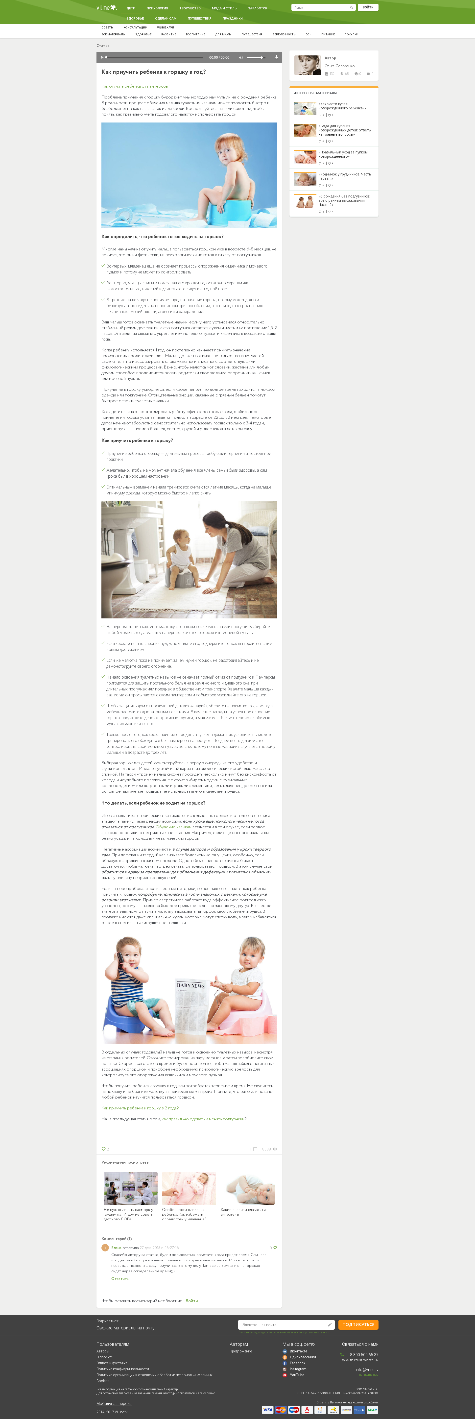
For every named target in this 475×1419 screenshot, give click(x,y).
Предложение (241, 1351)
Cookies (102, 1381)
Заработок (257, 8)
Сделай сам (165, 18)
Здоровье (135, 18)
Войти (368, 7)
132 (329, 74)
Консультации (135, 27)
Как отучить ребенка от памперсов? (135, 86)
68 (344, 74)
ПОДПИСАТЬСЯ (358, 1325)
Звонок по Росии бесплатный (359, 1360)
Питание (328, 34)
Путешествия (199, 18)
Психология (157, 8)
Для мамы (223, 34)
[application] (189, 57)
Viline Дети (106, 7)
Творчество (190, 8)
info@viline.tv (367, 1369)
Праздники (233, 18)
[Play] (102, 58)
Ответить (120, 1279)
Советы (107, 27)
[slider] (257, 57)
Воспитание (195, 34)
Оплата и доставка (111, 1363)
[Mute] (241, 58)
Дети (130, 8)
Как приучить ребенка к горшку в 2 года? (140, 1108)
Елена (116, 1248)
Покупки (351, 34)
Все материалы (113, 34)
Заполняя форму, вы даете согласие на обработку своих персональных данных (284, 1332)
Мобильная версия (114, 1403)
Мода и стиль (224, 8)
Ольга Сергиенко (340, 66)
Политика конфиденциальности (122, 1369)
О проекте (104, 1357)
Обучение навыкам (173, 827)
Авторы (102, 1351)
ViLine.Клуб (165, 27)
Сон (308, 34)
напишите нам (369, 1374)
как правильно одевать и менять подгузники (203, 1119)
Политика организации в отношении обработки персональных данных (154, 1375)
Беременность (284, 34)
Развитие (168, 34)
